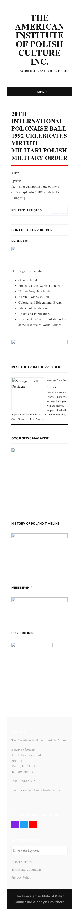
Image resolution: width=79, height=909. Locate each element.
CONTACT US (21, 862)
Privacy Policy (21, 877)
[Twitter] (24, 824)
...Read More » (36, 419)
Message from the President (36, 367)
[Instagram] (15, 824)
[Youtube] (33, 824)
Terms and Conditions (26, 869)
